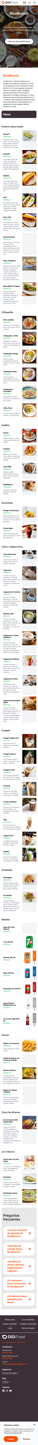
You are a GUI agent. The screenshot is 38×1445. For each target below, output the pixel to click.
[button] (19, 41)
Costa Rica (12, 1342)
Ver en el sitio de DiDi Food (19, 41)
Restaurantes (10, 1320)
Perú (24, 1342)
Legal (10, 1328)
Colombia (5, 1342)
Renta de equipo (28, 1328)
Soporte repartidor (10, 1324)
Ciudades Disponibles (28, 1324)
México (19, 1342)
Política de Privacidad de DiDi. (13, 1433)
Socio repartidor (28, 1320)
